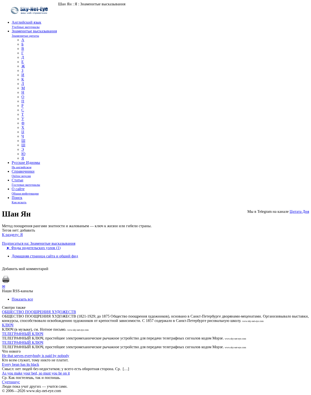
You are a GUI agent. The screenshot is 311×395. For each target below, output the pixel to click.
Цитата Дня (299, 211)
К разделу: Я (12, 235)
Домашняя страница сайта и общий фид (45, 256)
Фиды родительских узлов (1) (33, 248)
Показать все (22, 299)
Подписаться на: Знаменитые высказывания (38, 243)
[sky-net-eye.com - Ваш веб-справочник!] (30, 18)
